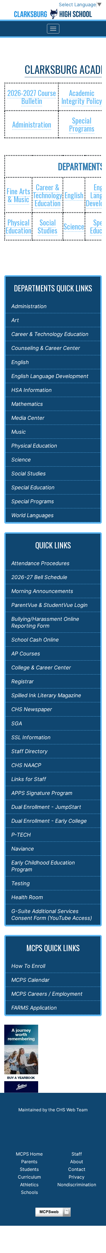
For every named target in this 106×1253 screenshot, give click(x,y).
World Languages (32, 515)
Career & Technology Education (47, 195)
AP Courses (25, 653)
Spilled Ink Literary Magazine (46, 695)
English (73, 195)
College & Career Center (41, 667)
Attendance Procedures (40, 563)
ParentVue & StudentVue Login (49, 605)
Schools (29, 1192)
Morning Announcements (42, 591)
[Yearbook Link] (21, 1058)
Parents (29, 1161)
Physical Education (18, 226)
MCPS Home (29, 1154)
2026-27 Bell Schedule (39, 577)
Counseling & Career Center (45, 348)
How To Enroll (28, 966)
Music (18, 432)
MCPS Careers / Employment (47, 994)
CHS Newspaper (31, 709)
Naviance (22, 848)
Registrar (22, 681)
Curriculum (29, 1177)
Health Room (27, 897)
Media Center (27, 418)
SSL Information (31, 737)
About (76, 1161)
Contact (76, 1169)
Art (15, 320)
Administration (31, 124)
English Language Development (49, 376)
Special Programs (81, 124)
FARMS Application (34, 1008)
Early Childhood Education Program (43, 865)
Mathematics (27, 404)
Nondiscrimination (76, 1184)
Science (74, 226)
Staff (77, 1154)
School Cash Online (35, 639)
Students (29, 1169)
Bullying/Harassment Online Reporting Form (45, 622)
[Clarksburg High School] (53, 14)
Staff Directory (29, 751)
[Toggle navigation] (53, 29)
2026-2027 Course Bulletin (31, 96)
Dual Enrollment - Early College (49, 821)
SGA (16, 723)
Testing (20, 883)
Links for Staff (28, 779)
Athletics (29, 1184)
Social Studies (47, 226)
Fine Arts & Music (18, 195)
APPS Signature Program (41, 793)
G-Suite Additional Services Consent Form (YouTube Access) (51, 914)
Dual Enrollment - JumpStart (46, 807)
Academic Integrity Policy (81, 96)
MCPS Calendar (30, 980)
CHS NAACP (26, 765)
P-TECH (21, 835)
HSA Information (31, 390)
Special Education (33, 487)
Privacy (77, 1177)
